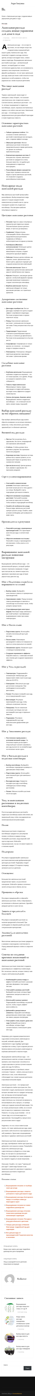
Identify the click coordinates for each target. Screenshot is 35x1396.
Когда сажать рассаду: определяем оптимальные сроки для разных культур (23, 1321)
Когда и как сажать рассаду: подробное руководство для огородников (17, 1250)
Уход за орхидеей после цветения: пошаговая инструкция (15, 1263)
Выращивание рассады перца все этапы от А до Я (22, 1307)
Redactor (7, 40)
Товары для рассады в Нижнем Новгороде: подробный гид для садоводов (17, 1227)
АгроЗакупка (17, 3)
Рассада (4, 23)
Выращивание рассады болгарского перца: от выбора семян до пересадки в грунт (19, 1199)
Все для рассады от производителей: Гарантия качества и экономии (19, 1235)
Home (4, 16)
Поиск (6, 1365)
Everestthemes (17, 1393)
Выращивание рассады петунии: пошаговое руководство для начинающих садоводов (18, 1213)
